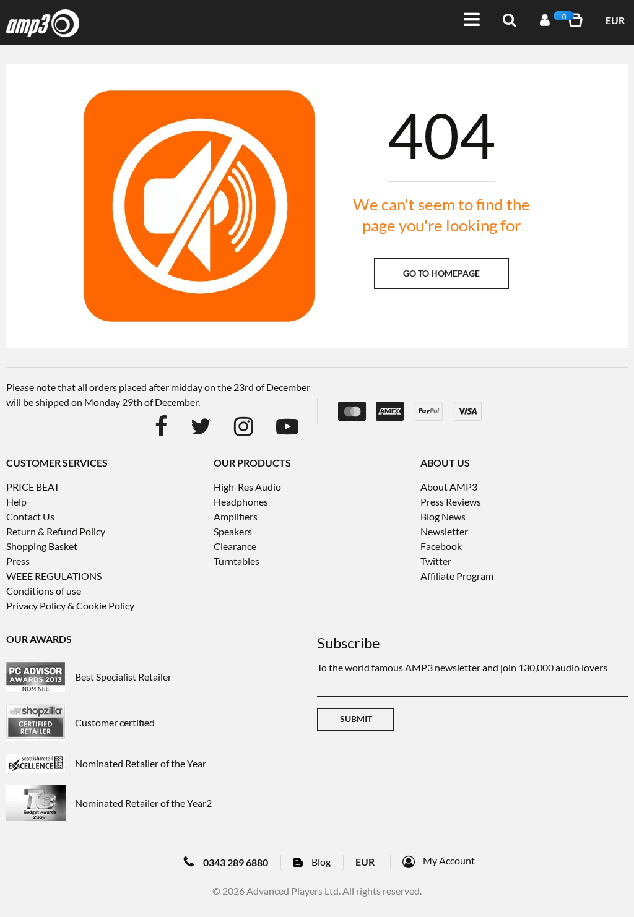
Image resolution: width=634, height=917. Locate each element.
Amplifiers (236, 516)
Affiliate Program (456, 576)
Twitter (435, 561)
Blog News (443, 516)
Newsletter (444, 531)
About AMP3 (448, 487)
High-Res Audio (247, 487)
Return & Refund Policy (55, 531)
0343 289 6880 (235, 862)
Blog (321, 861)
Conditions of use (43, 590)
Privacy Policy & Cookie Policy (70, 605)
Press (18, 561)
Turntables (236, 561)
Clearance (235, 546)
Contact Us (30, 516)
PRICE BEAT (32, 487)
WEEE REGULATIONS (54, 576)
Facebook (441, 546)
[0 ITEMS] (577, 20)
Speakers (233, 531)
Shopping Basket (41, 546)
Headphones (241, 501)
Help (16, 501)
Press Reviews (450, 501)
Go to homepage (441, 273)
